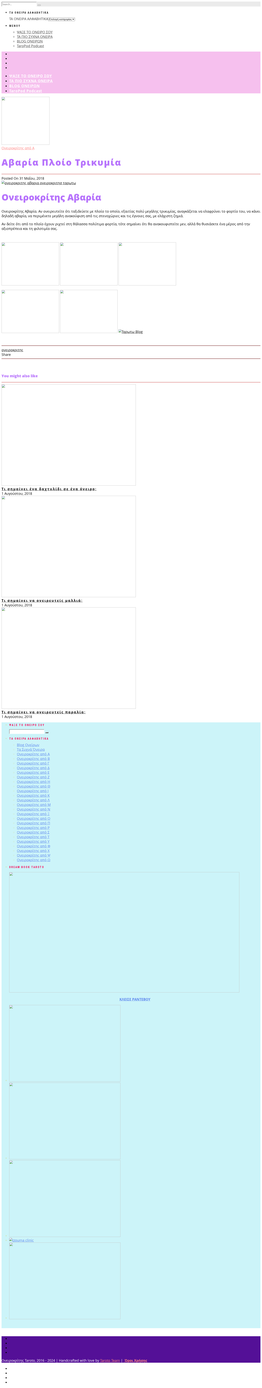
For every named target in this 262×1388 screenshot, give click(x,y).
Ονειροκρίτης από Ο (33, 818)
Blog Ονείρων (28, 745)
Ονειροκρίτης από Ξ (33, 814)
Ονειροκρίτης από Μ (34, 804)
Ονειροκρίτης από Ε (33, 772)
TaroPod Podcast (30, 46)
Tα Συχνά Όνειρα (31, 749)
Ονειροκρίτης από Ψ (33, 855)
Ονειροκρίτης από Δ (33, 768)
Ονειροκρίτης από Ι (33, 791)
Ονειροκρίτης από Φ (33, 846)
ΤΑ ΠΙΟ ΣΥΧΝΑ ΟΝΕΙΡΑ (35, 36)
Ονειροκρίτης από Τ (33, 837)
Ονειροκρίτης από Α (18, 148)
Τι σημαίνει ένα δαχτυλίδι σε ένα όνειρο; (49, 489)
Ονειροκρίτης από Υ (33, 841)
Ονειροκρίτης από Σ (33, 832)
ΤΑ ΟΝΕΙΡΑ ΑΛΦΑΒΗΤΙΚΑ (28, 18)
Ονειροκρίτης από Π (33, 823)
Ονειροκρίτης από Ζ (33, 777)
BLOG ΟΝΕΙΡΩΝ (30, 41)
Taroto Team (110, 1360)
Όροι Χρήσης (135, 1360)
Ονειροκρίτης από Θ (33, 786)
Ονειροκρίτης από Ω (33, 860)
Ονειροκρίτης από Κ (33, 795)
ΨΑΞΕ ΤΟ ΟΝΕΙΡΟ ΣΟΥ (35, 32)
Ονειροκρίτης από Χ (33, 850)
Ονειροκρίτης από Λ (33, 800)
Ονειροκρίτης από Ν (33, 809)
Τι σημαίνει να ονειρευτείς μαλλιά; (42, 600)
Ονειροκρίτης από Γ (33, 763)
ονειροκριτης (12, 350)
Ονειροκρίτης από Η (33, 781)
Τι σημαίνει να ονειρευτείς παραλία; (44, 712)
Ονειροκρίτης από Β (33, 758)
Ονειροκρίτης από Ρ (33, 827)
